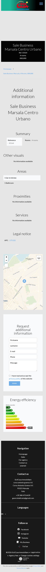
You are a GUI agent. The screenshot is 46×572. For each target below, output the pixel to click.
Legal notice (35, 552)
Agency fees (13, 555)
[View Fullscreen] (6, 265)
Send (14, 383)
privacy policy (15, 379)
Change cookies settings (30, 555)
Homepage (7, 69)
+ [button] (6, 257)
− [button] (6, 260)
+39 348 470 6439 (23, 495)
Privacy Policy (37, 566)
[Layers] (38, 257)
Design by (23, 559)
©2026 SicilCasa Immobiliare (17, 552)
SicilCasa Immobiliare (23, 480)
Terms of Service (21, 568)
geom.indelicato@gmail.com (23, 498)
